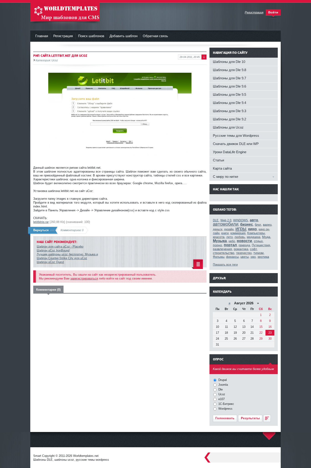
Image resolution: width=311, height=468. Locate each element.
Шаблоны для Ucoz (228, 127)
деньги (217, 229)
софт (253, 249)
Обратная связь (155, 36)
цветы (244, 257)
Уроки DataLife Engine (229, 152)
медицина (253, 237)
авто (254, 220)
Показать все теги (225, 264)
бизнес (246, 224)
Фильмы (218, 257)
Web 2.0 (225, 220)
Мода (266, 237)
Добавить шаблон (124, 36)
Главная (41, 36)
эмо (253, 257)
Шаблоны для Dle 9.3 (229, 111)
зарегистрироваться (84, 278)
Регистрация (63, 36)
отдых (258, 241)
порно (217, 245)
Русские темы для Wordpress (236, 135)
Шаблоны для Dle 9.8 (229, 70)
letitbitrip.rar (41, 222)
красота (218, 237)
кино (252, 229)
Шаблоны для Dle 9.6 (229, 86)
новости (244, 241)
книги (225, 233)
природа (244, 245)
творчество (244, 253)
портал (230, 245)
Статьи (218, 160)
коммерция (237, 233)
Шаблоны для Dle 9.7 (229, 78)
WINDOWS (240, 220)
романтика (241, 249)
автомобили (225, 224)
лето (229, 237)
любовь (240, 237)
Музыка (220, 241)
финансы (232, 257)
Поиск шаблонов (91, 36)
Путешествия (261, 245)
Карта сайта (222, 168)
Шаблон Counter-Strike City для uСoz (62, 258)
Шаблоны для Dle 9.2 (229, 119)
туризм (258, 253)
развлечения (222, 249)
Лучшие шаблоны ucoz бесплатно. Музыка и (67, 254)
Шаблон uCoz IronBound (53, 250)
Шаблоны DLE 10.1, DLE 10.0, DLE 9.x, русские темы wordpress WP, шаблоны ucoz (65, 11)
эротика (263, 257)
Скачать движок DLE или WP (236, 144)
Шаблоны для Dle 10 (229, 62)
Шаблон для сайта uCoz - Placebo (60, 246)
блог (258, 224)
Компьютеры (256, 233)
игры (240, 228)
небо (232, 241)
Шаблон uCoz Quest (50, 262)
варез (267, 224)
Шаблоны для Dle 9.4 (229, 103)
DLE (216, 220)
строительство (223, 253)
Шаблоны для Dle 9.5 (229, 94)
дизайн (229, 229)
